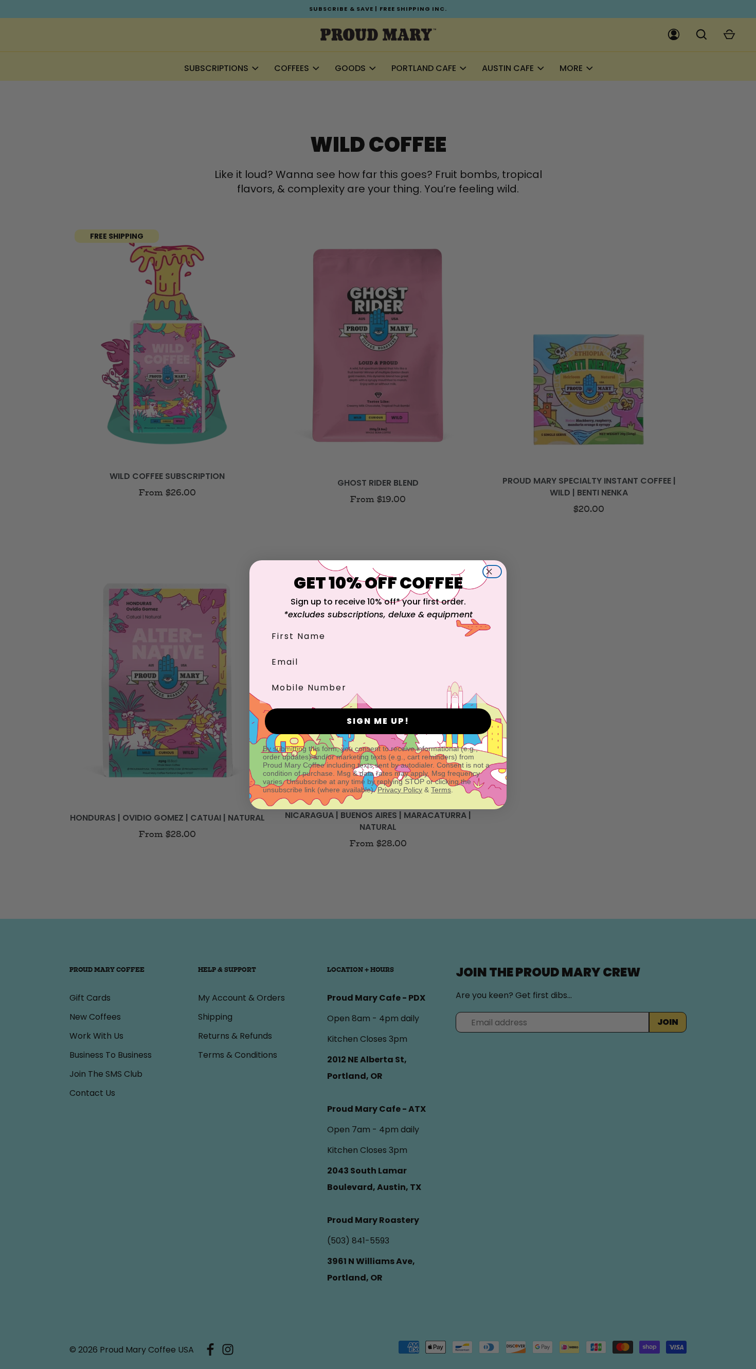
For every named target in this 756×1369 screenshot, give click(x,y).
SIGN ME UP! (378, 721)
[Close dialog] (495, 571)
